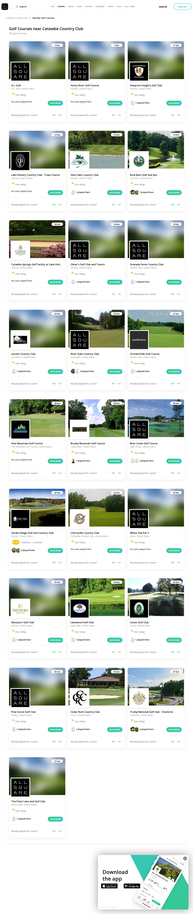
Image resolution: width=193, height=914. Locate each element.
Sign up (182, 6)
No (60, 115)
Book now (55, 103)
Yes (53, 115)
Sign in (163, 6)
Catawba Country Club (17, 17)
